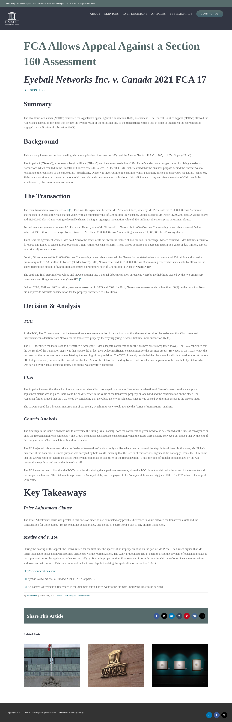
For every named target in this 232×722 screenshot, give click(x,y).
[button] (26, 666)
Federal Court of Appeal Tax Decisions (73, 595)
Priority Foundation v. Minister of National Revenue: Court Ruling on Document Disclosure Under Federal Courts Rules (51, 665)
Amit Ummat (32, 595)
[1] (70, 210)
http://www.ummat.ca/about (40, 571)
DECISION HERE (34, 90)
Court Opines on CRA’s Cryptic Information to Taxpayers (115, 665)
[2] (80, 279)
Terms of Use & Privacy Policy (70, 712)
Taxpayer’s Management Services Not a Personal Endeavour (180, 665)
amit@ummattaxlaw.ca (86, 3)
